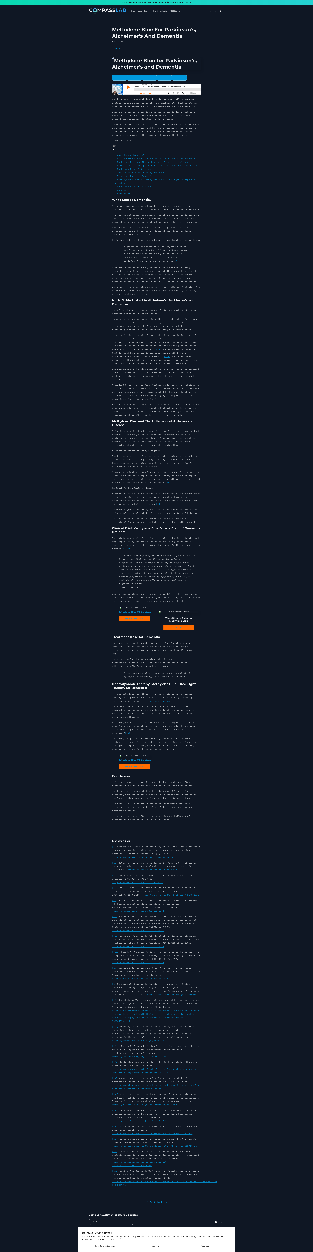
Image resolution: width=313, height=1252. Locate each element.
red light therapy (159, 701)
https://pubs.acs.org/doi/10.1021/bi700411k (139, 1056)
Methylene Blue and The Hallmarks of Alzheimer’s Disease (153, 162)
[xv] (114, 1078)
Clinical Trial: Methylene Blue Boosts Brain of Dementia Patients (158, 165)
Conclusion (123, 190)
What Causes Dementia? (131, 155)
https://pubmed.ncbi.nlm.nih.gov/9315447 (137, 882)
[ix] (114, 968)
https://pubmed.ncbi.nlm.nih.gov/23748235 (138, 962)
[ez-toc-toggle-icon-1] (156, 147)
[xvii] (116, 1110)
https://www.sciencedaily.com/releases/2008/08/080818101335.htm (152, 1133)
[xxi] (128, 733)
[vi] (114, 916)
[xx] (114, 1151)
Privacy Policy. (115, 1239)
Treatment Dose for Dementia (134, 176)
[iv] (114, 887)
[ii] (158, 349)
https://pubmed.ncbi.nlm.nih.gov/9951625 (153, 870)
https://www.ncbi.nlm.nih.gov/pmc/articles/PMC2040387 (145, 1105)
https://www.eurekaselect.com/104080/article (140, 978)
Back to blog (158, 1202)
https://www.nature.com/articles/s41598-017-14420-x (144, 857)
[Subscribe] (130, 1222)
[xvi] (115, 1094)
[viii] (116, 952)
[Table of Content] (156, 146)
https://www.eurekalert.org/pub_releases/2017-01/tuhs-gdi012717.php (155, 1146)
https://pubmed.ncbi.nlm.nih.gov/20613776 (138, 946)
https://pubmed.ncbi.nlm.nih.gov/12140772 (138, 911)
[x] (123, 548)
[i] (175, 261)
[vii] (115, 936)
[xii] (168, 482)
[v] (114, 900)
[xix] (115, 1139)
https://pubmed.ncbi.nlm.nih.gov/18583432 (138, 930)
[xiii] (160, 504)
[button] (144, 11)
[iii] (167, 356)
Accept (155, 1246)
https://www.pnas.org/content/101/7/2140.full (170, 895)
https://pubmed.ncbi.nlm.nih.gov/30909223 (138, 1040)
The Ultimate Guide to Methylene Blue (140, 172)
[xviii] (116, 1126)
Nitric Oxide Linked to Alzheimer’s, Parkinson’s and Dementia (156, 158)
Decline (205, 1246)
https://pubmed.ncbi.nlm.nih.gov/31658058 (170, 994)
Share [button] (117, 48)
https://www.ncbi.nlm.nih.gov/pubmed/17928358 (140, 1121)
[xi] (129, 548)
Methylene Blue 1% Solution (134, 169)
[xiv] (115, 1062)
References (123, 193)
